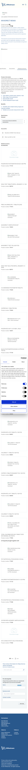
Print (12, 658)
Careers (3, 736)
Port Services (4, 720)
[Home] (8, 4)
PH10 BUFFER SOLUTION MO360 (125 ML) (12, 600)
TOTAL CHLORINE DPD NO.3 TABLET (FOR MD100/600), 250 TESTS (12, 535)
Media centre (4, 734)
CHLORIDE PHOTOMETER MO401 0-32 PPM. (13, 579)
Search (23, 669)
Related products (22, 68)
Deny (14, 410)
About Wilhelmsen (5, 732)
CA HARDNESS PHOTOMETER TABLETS (12, 288)
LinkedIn (16, 732)
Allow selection (14, 406)
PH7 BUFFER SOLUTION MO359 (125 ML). (12, 559)
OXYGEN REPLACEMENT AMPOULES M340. (13, 620)
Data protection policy (6, 762)
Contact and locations (6, 735)
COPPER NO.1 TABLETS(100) (9, 308)
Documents (12, 68)
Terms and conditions (6, 763)
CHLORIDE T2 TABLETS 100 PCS (10, 514)
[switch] (25, 388)
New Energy (4, 724)
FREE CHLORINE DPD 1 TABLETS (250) (11, 204)
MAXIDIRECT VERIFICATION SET (10, 225)
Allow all (14, 402)
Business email (6, 691)
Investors (3, 737)
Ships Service (4, 722)
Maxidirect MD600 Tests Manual (11, 133)
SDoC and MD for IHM (8, 137)
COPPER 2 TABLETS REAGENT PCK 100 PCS (13, 473)
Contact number (7, 697)
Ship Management (5, 723)
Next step (22, 703)
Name (4, 685)
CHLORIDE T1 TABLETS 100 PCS (10, 452)
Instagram (16, 734)
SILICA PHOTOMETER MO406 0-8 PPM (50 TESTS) (12, 349)
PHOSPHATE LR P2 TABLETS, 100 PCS (11, 432)
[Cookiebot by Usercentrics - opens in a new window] (21, 358)
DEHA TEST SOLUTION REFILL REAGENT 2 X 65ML (13, 266)
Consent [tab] (5, 361)
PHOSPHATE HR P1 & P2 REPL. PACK (11, 328)
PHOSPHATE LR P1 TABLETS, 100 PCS (11, 493)
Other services (4, 726)
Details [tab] (14, 361)
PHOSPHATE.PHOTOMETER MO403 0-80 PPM (13, 164)
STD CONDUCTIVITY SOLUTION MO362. (12, 641)
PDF (18, 658)
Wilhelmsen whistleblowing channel (9, 765)
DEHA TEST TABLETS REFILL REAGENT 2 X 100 (14, 184)
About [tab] (23, 361)
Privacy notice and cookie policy (9, 760)
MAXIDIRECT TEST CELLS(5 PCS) (10, 245)
